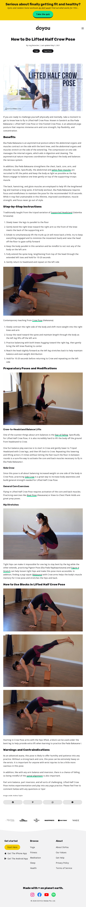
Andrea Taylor (18, 796)
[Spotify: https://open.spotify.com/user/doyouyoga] (53, 894)
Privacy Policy (62, 862)
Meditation (35, 857)
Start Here (12, 847)
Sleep (32, 862)
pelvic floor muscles (61, 169)
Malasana (37, 574)
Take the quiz (43, 14)
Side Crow (29, 476)
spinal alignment (35, 775)
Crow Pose (37, 320)
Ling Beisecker (34, 45)
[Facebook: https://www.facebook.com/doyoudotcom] (39, 894)
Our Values (61, 852)
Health (33, 868)
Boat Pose (32, 495)
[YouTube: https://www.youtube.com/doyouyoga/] (46, 894)
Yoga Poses (48, 51)
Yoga (36, 51)
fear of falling (61, 434)
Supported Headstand (61, 212)
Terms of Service (64, 868)
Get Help (60, 857)
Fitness (33, 852)
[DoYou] (43, 28)
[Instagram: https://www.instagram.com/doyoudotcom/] (32, 894)
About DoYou (62, 847)
